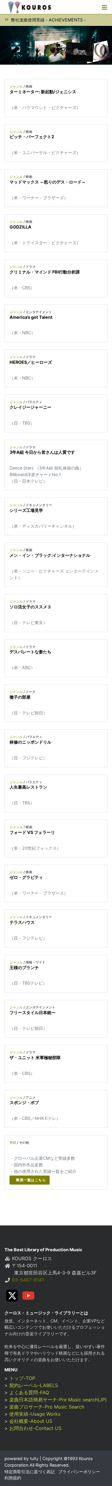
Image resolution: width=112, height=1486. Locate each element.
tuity (34, 1458)
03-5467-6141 (28, 1280)
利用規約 (12, 1477)
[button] (105, 7)
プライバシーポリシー (79, 1471)
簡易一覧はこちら (31, 1180)
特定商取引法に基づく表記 (29, 1471)
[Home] (29, 7)
